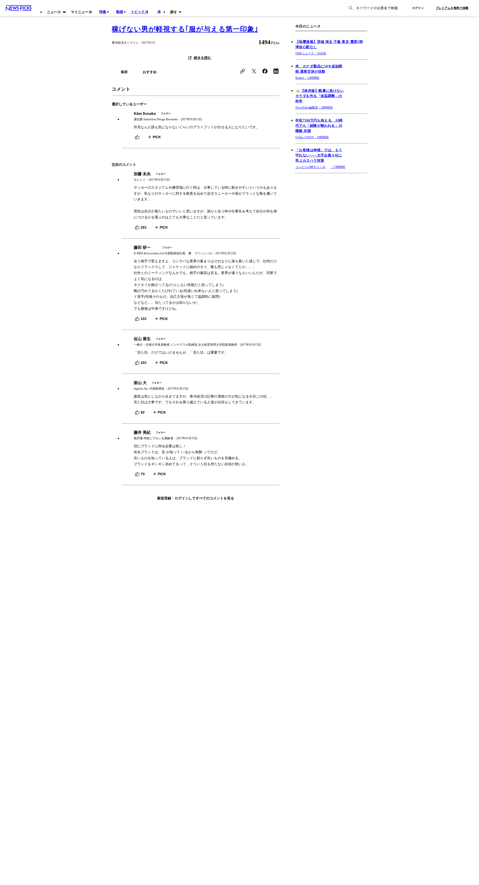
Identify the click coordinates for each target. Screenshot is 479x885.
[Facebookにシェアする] (264, 71)
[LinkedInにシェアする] (275, 71)
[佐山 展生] (200, 342)
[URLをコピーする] (242, 71)
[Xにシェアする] (253, 71)
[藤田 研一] (200, 250)
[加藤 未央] (200, 177)
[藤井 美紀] (200, 435)
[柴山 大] (200, 386)
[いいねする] (137, 137)
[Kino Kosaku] (200, 116)
